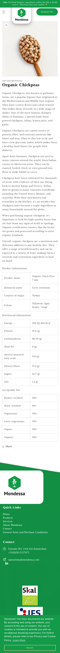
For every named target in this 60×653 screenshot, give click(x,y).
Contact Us (47, 12)
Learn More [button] (19, 640)
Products (8, 517)
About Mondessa (12, 525)
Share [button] (9, 446)
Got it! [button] (30, 648)
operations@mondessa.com (23, 559)
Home (6, 514)
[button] (3, 12)
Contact (7, 528)
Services (8, 521)
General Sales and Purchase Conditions (25, 532)
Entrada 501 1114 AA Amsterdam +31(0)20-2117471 (27, 550)
